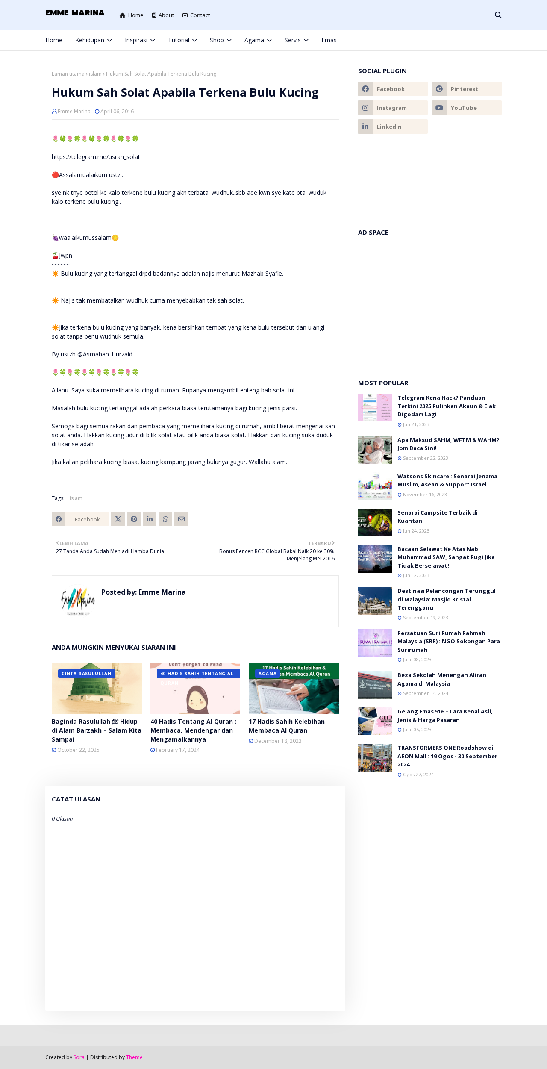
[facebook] (442, 40)
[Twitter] (118, 519)
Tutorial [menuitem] (178, 40)
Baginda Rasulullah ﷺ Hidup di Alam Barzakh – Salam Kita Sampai (96, 730)
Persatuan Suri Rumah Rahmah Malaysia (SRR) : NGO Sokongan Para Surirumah (448, 641)
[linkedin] (393, 126)
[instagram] (471, 40)
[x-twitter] (457, 40)
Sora (79, 1057)
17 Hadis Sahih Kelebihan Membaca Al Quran (287, 725)
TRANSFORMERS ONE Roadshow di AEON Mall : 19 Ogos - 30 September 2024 (447, 756)
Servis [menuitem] (293, 40)
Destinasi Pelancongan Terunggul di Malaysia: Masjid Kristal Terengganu (446, 599)
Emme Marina (74, 111)
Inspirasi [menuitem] (136, 40)
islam (95, 73)
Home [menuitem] (53, 40)
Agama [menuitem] (254, 40)
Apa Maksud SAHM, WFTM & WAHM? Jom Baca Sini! (448, 444)
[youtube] (467, 107)
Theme (134, 1057)
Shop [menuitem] (217, 40)
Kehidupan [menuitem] (89, 40)
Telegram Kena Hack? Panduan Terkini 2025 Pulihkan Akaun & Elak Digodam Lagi (446, 406)
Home (136, 15)
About (166, 15)
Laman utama (68, 73)
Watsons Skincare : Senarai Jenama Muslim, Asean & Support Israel (447, 480)
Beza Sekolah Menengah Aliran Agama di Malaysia (441, 679)
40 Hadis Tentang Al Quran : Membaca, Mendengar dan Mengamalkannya (193, 730)
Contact (200, 15)
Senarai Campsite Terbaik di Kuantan (437, 517)
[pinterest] (485, 40)
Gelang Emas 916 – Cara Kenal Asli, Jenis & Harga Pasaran (445, 715)
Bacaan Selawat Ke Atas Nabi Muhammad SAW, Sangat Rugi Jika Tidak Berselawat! (446, 557)
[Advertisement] (430, 303)
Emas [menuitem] (329, 40)
